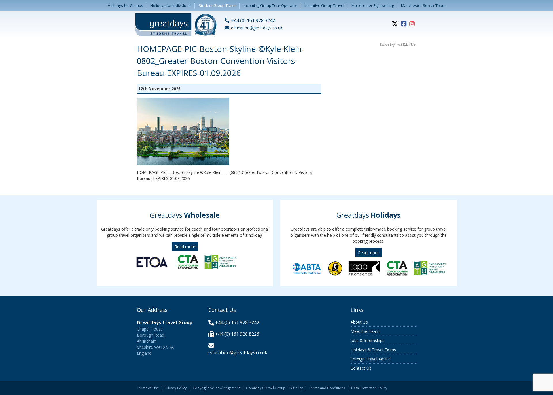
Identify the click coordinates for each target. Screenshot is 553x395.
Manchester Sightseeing (372, 5)
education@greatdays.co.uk (237, 352)
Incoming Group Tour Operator (270, 5)
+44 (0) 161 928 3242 (237, 322)
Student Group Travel (217, 5)
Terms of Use (148, 387)
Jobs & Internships (368, 340)
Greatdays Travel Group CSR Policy (274, 387)
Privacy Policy (176, 387)
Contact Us (361, 368)
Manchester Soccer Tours (423, 5)
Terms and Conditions (327, 387)
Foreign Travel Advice (371, 359)
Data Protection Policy (369, 387)
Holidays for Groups (125, 5)
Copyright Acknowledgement (216, 387)
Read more (185, 246)
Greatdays (185, 215)
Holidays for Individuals (171, 5)
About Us (359, 322)
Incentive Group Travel (324, 5)
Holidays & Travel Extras (373, 349)
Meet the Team (365, 331)
